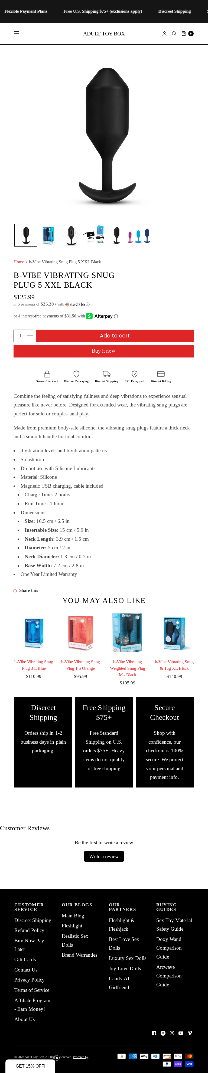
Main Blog (73, 915)
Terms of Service (31, 990)
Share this (28, 590)
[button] (104, 304)
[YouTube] (180, 1033)
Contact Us (25, 970)
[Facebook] (154, 1033)
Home (19, 262)
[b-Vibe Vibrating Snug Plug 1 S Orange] (80, 632)
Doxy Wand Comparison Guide (169, 948)
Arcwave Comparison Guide (169, 975)
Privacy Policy (29, 980)
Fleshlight (72, 925)
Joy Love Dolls (125, 968)
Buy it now (103, 351)
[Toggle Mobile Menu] (20, 34)
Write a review (104, 856)
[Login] (164, 33)
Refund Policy (29, 930)
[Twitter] (163, 1033)
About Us (24, 1019)
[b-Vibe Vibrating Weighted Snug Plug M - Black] (127, 632)
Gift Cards (25, 959)
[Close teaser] (57, 1058)
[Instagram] (172, 1033)
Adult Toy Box (104, 34)
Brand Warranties (79, 955)
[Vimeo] (189, 1033)
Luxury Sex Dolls (127, 958)
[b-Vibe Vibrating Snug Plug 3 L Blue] (33, 632)
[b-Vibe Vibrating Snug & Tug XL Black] (174, 632)
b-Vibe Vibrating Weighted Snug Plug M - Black (127, 668)
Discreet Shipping (32, 920)
